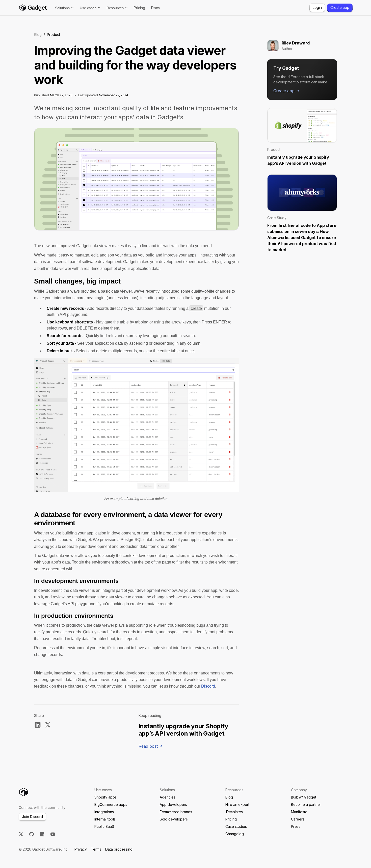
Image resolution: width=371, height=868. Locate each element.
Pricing (139, 8)
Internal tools (105, 819)
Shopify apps (105, 797)
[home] (33, 7)
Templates (234, 812)
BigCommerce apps (110, 804)
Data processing (118, 849)
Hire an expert (237, 804)
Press (295, 826)
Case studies (236, 826)
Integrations (104, 812)
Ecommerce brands (176, 812)
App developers (173, 804)
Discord (208, 686)
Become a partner (306, 804)
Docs (155, 8)
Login (317, 7)
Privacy (80, 849)
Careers (297, 819)
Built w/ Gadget (303, 797)
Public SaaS (104, 826)
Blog (38, 34)
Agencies (167, 797)
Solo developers (174, 819)
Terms (96, 849)
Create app (339, 7)
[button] (64, 8)
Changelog (234, 834)
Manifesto (299, 812)
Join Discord (32, 816)
